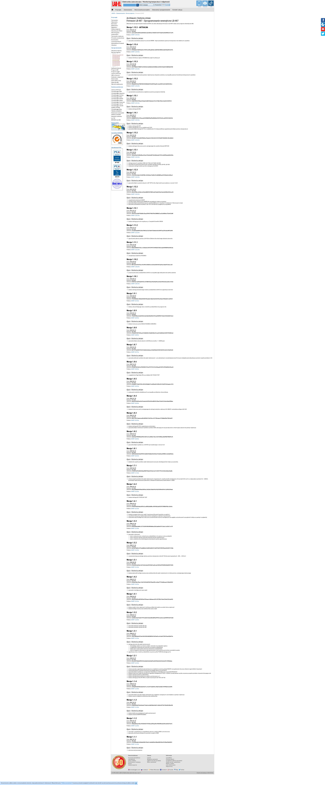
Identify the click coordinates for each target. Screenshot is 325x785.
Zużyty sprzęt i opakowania (173, 762)
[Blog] (322, 25)
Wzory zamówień (151, 762)
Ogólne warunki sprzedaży (154, 760)
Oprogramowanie (116, 48)
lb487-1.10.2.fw (135, 266)
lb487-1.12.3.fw (135, 177)
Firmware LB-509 (116, 65)
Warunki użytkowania (117, 84)
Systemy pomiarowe (117, 87)
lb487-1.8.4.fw (135, 403)
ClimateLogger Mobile (117, 98)
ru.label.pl (145, 769)
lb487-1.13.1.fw (135, 157)
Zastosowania (128, 9)
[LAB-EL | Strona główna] (117, 6)
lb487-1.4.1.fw (135, 601)
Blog (177, 769)
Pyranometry (114, 39)
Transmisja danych (116, 41)
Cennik (211, 6)
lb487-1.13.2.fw (135, 140)
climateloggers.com (135, 769)
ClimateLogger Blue (116, 109)
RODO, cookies (170, 763)
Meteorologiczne (115, 29)
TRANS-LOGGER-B (116, 111)
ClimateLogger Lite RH (117, 105)
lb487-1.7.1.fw (135, 473)
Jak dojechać (131, 759)
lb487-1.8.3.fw (135, 420)
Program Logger (115, 71)
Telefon (199, 6)
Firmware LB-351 (116, 57)
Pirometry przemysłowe (117, 38)
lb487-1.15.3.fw (135, 69)
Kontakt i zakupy (177, 9)
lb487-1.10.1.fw (135, 283)
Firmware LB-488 (116, 61)
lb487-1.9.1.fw (135, 300)
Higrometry (114, 22)
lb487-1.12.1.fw (135, 215)
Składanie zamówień (152, 759)
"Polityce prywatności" (66, 783)
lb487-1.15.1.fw (135, 103)
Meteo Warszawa (154, 769)
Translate (167, 4)
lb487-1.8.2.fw (135, 438)
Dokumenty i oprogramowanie (161, 9)
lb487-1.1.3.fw (135, 707)
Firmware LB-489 (116, 62)
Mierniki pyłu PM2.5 (116, 31)
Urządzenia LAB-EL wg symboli (174, 760)
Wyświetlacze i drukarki (117, 43)
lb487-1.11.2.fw (135, 232)
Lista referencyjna (170, 765)
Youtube (171, 769)
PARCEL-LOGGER (116, 114)
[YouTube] (323, 30)
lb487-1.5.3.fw (135, 528)
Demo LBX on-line (116, 80)
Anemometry (114, 34)
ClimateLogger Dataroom (118, 102)
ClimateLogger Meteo (117, 100)
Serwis (130, 763)
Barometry (114, 23)
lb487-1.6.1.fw (135, 508)
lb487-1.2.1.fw (135, 663)
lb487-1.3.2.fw (135, 619)
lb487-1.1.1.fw (135, 744)
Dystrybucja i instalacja (134, 762)
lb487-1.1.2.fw (135, 725)
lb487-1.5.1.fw (135, 567)
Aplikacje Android (116, 68)
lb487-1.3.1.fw (135, 638)
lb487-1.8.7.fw (135, 352)
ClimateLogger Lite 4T (117, 104)
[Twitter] (323, 34)
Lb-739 (113, 118)
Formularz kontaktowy (134, 757)
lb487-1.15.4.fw (135, 51)
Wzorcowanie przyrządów (142, 9)
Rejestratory (114, 25)
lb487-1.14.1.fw (135, 120)
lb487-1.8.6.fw (135, 369)
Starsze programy (116, 52)
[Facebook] (323, 21)
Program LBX (114, 70)
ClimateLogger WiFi (116, 91)
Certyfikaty (169, 757)
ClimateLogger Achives (117, 95)
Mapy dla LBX (115, 82)
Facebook (164, 769)
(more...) (115, 53)
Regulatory (114, 27)
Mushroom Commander (117, 113)
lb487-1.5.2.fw (135, 550)
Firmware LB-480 (116, 58)
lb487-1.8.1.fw (135, 455)
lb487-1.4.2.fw (135, 584)
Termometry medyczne (117, 36)
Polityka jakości (170, 759)
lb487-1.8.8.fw (135, 335)
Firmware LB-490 (116, 64)
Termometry (114, 20)
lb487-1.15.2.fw (135, 86)
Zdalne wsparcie (132, 765)
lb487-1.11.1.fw (135, 249)
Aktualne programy (116, 50)
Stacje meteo (114, 79)
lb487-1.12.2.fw (135, 194)
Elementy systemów (116, 116)
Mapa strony (169, 766)
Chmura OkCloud (116, 73)
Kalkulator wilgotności (117, 77)
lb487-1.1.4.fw (135, 688)
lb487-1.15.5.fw (135, 34)
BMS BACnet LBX (116, 120)
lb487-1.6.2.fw (135, 491)
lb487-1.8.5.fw (135, 386)
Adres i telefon (132, 760)
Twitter (182, 769)
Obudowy (114, 45)
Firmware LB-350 (116, 56)
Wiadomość (205, 6)
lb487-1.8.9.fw (135, 318)
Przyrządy (118, 9)
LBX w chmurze (115, 75)
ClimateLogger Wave (116, 97)
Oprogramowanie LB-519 (117, 55)
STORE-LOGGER (115, 107)
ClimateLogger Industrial (117, 93)
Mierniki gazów (115, 32)
